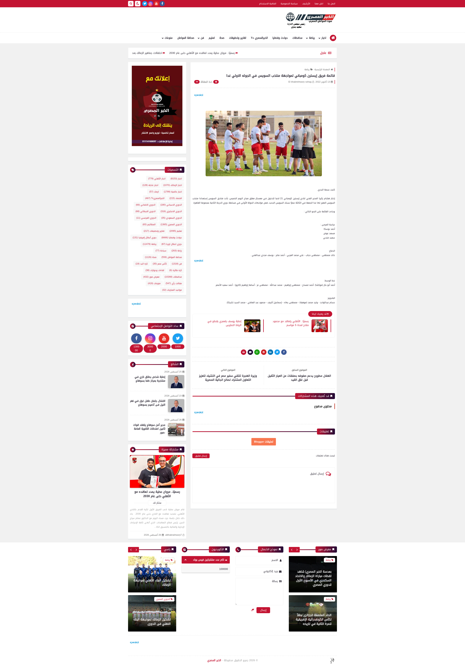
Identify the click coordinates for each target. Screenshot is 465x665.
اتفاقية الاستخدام (267, 4)
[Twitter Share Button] (277, 352)
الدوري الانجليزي (171, 211)
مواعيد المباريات (172, 290)
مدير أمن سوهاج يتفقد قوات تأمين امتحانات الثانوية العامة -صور (149, 429)
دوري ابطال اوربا (171, 244)
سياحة (160, 251)
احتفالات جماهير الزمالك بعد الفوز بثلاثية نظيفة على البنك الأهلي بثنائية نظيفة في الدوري (135, 53)
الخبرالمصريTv (154, 198)
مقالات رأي (174, 283)
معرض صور (151, 277)
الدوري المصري (171, 224)
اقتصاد (175, 198)
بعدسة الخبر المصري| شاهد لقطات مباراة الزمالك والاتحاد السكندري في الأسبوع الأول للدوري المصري (313, 570)
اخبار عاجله (150, 185)
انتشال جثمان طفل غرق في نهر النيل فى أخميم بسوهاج (147, 403)
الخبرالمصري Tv (259, 37)
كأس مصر (160, 264)
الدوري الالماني (145, 205)
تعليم (212, 37)
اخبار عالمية (173, 192)
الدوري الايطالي (145, 211)
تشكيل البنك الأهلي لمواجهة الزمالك (152, 583)
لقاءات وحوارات (154, 270)
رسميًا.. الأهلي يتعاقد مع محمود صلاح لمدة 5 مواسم (291, 323)
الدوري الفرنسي (146, 218)
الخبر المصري (214, 660)
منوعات (169, 37)
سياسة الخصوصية (289, 4)
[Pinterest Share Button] (270, 352)
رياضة (312, 37)
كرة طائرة (175, 270)
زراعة (176, 251)
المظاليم (149, 224)
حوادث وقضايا (280, 37)
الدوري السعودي (171, 218)
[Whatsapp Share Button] (257, 352)
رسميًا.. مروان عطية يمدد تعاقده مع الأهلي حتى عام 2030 (225, 53)
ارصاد (154, 192)
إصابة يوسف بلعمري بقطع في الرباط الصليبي (224, 323)
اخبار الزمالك (172, 185)
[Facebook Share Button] (284, 352)
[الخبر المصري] (309, 20)
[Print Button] (243, 352)
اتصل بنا (331, 4)
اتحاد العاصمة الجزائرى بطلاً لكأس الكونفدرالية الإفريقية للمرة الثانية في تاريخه (313, 611)
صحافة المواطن (185, 37)
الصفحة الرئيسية (322, 69)
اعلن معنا (319, 4)
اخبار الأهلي (156, 179)
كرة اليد (142, 264)
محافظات (297, 37)
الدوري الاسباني (171, 205)
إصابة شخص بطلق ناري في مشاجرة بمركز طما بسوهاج (150, 379)
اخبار (324, 37)
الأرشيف (306, 4)
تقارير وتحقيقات (237, 37)
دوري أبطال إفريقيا (144, 238)
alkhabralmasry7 (173, 535)
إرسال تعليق (201, 456)
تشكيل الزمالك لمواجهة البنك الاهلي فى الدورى (152, 622)
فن (202, 37)
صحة (221, 37)
